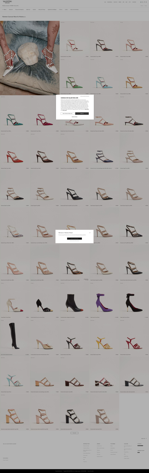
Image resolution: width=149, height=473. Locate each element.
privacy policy (64, 110)
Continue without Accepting (84, 96)
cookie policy (87, 109)
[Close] (90, 232)
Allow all (81, 113)
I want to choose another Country (74, 240)
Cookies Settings (74, 116)
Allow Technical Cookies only (67, 113)
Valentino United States (74, 238)
